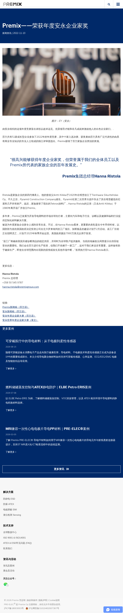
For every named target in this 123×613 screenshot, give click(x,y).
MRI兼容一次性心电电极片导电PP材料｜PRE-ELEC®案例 (48, 429)
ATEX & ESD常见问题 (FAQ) (17, 543)
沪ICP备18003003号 (14, 608)
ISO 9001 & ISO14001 (14, 537)
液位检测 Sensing (12, 515)
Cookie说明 (54, 600)
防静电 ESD (9, 499)
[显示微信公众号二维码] (6, 585)
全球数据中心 (10, 532)
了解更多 (10, 369)
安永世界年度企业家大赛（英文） (20, 320)
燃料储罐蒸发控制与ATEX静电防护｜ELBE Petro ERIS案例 (48, 387)
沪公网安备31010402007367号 (44, 608)
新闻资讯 (6, 33)
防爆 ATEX (8, 504)
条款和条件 (32, 600)
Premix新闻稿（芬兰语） (15, 307)
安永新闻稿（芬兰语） (14, 311)
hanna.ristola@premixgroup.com (20, 287)
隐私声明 (43, 600)
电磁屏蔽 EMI (10, 509)
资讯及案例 (8, 565)
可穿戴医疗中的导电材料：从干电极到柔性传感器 (41, 341)
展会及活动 (8, 570)
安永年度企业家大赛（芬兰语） (19, 316)
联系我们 (7, 548)
